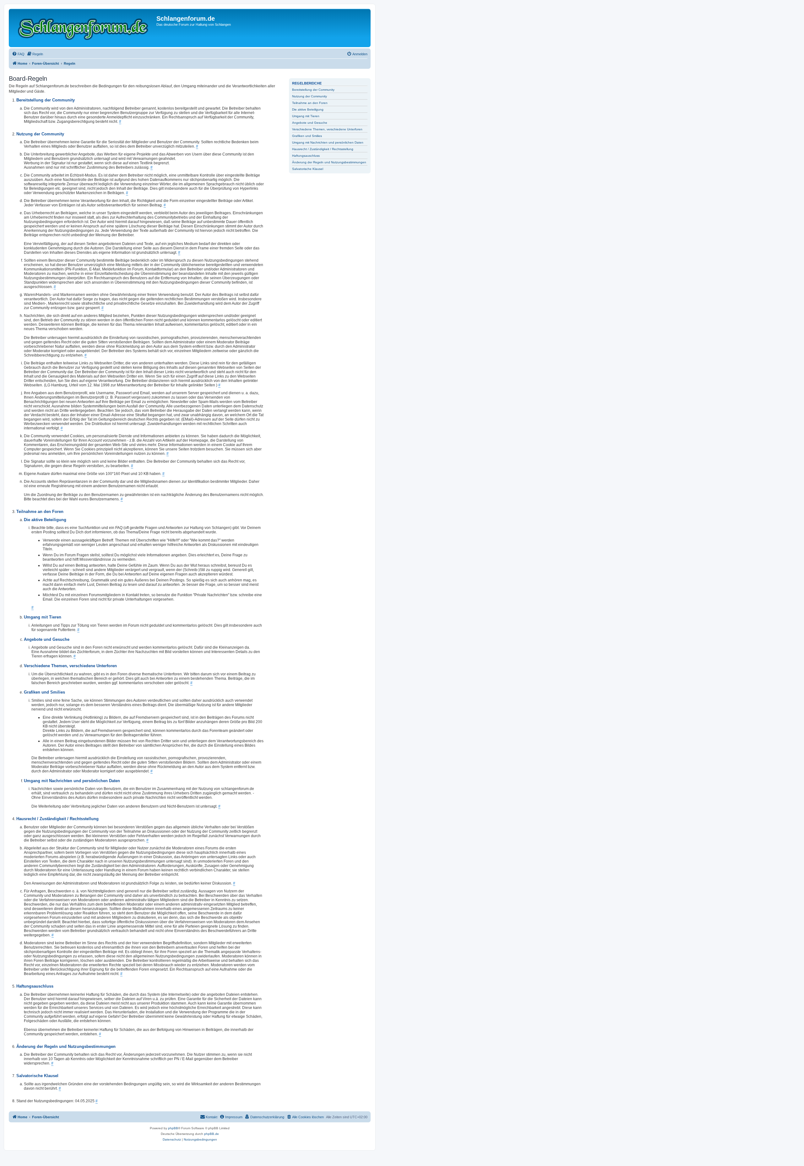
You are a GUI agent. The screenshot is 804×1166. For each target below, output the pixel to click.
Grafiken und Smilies (307, 136)
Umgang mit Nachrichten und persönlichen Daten (327, 142)
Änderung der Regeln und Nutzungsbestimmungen (329, 162)
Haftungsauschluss (306, 155)
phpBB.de (211, 1134)
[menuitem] (18, 54)
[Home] (83, 28)
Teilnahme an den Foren (310, 103)
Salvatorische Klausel (307, 169)
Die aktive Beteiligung (307, 109)
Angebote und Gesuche (309, 122)
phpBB (173, 1128)
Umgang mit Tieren (305, 116)
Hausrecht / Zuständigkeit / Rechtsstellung (322, 149)
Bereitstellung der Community (313, 89)
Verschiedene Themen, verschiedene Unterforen (327, 129)
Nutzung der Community (309, 96)
